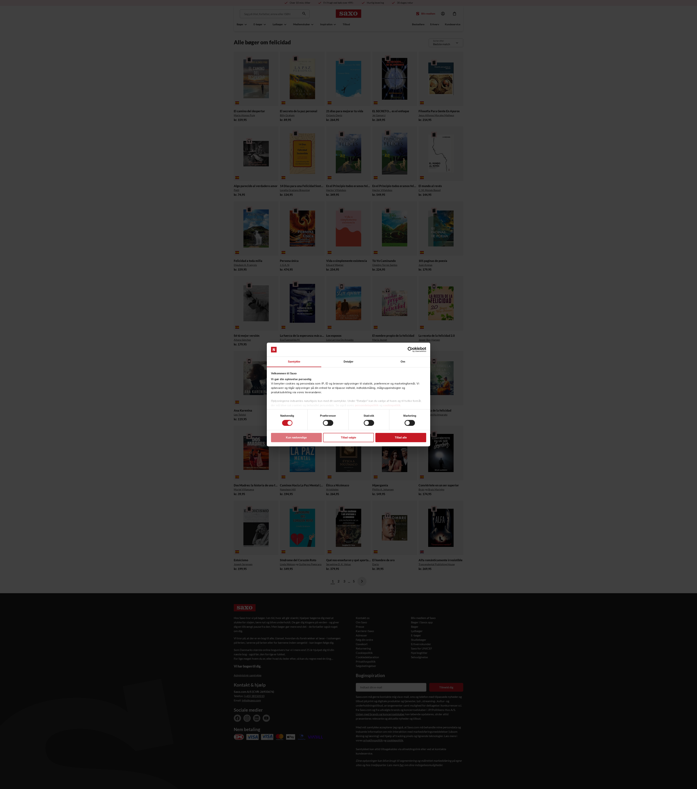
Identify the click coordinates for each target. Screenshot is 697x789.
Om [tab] (403, 361)
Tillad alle (401, 437)
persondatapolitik (367, 405)
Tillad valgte (348, 437)
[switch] (328, 423)
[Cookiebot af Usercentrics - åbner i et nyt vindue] (410, 349)
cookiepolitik (392, 405)
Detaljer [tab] (349, 361)
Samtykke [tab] (294, 361)
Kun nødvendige (296, 437)
